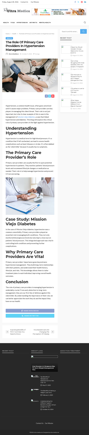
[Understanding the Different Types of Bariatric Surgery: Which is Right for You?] (35, 400)
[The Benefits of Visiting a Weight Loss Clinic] (35, 390)
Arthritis (33, 22)
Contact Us (24, 2)
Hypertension (22, 22)
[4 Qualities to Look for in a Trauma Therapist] (66, 91)
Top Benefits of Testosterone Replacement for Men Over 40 (47, 379)
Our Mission (35, 2)
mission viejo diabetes (26, 117)
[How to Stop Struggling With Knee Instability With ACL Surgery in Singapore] (66, 63)
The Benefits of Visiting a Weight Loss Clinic (48, 391)
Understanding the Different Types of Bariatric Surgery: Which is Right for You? (48, 404)
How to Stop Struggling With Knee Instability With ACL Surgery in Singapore (77, 63)
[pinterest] (82, 2)
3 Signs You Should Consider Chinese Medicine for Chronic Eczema (77, 50)
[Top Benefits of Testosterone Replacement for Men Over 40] (35, 376)
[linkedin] (85, 2)
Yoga (13, 22)
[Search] (85, 23)
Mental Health (45, 22)
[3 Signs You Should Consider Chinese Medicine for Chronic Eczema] (66, 49)
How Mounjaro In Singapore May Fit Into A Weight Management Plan (77, 77)
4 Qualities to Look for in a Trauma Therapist (77, 90)
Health (6, 22)
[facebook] (75, 2)
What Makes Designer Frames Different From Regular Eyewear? (76, 103)
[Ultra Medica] (16, 10)
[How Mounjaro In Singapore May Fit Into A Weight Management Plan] (66, 77)
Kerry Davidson (14, 54)
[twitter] (78, 2)
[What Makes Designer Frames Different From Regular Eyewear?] (66, 103)
